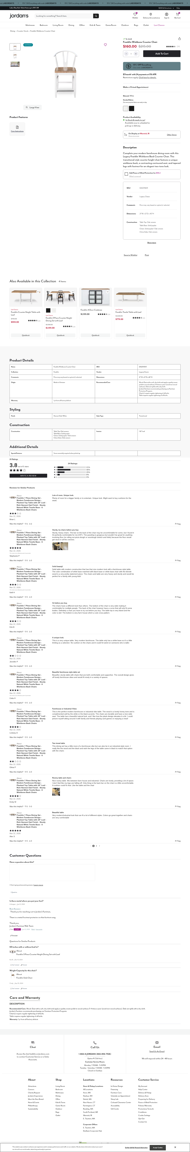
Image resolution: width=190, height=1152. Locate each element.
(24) (178, 46)
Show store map (133, 136)
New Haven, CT (89, 1102)
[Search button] (96, 16)
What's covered (135, 176)
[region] (95, 1147)
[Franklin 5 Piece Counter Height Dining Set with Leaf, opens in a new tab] (13, 953)
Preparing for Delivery (146, 1099)
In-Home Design (117, 1086)
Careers (31, 1089)
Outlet (146, 25)
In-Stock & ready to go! (135, 120)
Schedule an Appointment (120, 1096)
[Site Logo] (19, 16)
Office (82, 25)
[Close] (175, 1147)
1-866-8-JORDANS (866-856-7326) (95, 1054)
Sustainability (33, 1109)
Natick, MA (87, 1099)
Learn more (38, 885)
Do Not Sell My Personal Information (136, 1148)
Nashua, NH (87, 1096)
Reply (33, 929)
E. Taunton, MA (89, 1119)
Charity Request (34, 1093)
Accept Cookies (158, 1148)
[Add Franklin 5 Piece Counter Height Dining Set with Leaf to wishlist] (72, 291)
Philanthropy (33, 1106)
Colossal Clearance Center (121, 1102)
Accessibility (115, 1106)
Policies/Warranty (145, 1106)
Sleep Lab (114, 1099)
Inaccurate (39, 929)
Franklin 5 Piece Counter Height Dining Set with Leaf (38, 954)
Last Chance (159, 25)
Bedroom (44, 25)
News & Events (33, 1102)
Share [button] (179, 40)
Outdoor (125, 25)
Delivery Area (143, 1096)
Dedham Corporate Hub (92, 1131)
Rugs (136, 25)
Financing (114, 1089)
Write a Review (28, 476)
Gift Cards (115, 1109)
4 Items (62, 281)
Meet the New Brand (36, 1099)
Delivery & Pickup (144, 1093)
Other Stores (172, 135)
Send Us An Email (157, 1051)
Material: (128, 96)
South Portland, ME (90, 1112)
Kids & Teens (95, 25)
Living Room (58, 25)
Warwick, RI (87, 1115)
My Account (142, 1086)
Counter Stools (22, 31)
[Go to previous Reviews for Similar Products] (90, 846)
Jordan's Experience (35, 1096)
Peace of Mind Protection (147, 1102)
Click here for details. (147, 77)
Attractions (32, 1086)
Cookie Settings (144, 1115)
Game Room (111, 25)
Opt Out (141, 1119)
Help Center (142, 1089)
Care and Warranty (25, 997)
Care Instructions (17, 131)
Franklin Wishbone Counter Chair (42, 31)
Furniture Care (116, 1093)
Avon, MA (87, 1093)
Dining (71, 25)
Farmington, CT (89, 1106)
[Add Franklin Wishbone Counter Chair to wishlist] (105, 44)
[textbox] (52, 872)
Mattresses (30, 25)
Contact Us (142, 1122)
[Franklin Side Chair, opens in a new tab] (13, 976)
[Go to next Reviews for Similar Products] (99, 846)
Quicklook (25, 335)
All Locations (88, 1089)
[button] (65, 74)
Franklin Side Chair (24, 978)
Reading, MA (88, 1109)
